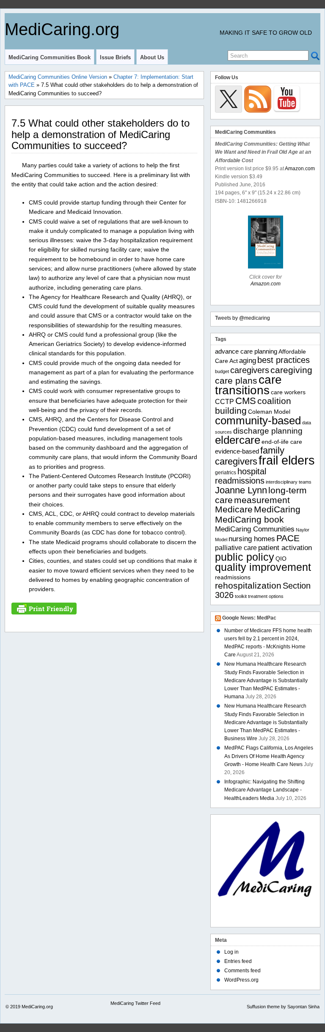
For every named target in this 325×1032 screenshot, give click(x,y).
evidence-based (237, 451)
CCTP (224, 401)
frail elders (287, 460)
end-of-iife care (282, 442)
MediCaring (277, 509)
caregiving (291, 370)
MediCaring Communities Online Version (57, 77)
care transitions (248, 385)
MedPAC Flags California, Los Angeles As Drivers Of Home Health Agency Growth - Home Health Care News (268, 756)
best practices (283, 360)
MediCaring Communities (255, 529)
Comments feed (242, 971)
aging (247, 360)
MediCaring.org (62, 29)
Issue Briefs (115, 57)
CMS (245, 401)
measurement (262, 500)
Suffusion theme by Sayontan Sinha (283, 1006)
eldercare (237, 440)
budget (222, 371)
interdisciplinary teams (288, 481)
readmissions (233, 577)
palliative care (236, 547)
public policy (244, 557)
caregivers (249, 370)
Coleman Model (269, 412)
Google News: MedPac (249, 618)
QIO (280, 559)
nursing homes (252, 539)
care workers (288, 392)
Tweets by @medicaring (242, 318)
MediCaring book (249, 519)
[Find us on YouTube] (286, 99)
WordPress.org (241, 980)
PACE (288, 538)
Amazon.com (300, 169)
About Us (152, 57)
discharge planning (268, 430)
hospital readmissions (240, 476)
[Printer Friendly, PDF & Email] (44, 608)
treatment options (266, 596)
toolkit (241, 596)
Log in (231, 952)
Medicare (234, 509)
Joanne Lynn (241, 490)
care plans (236, 380)
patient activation (285, 547)
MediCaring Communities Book (49, 57)
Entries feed (238, 961)
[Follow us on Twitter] (228, 99)
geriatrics (225, 473)
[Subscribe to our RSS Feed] (257, 99)
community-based (258, 420)
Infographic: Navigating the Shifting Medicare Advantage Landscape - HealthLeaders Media (264, 790)
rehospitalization (248, 586)
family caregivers (249, 456)
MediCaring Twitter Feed (135, 1003)
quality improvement (263, 567)
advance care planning (246, 351)
